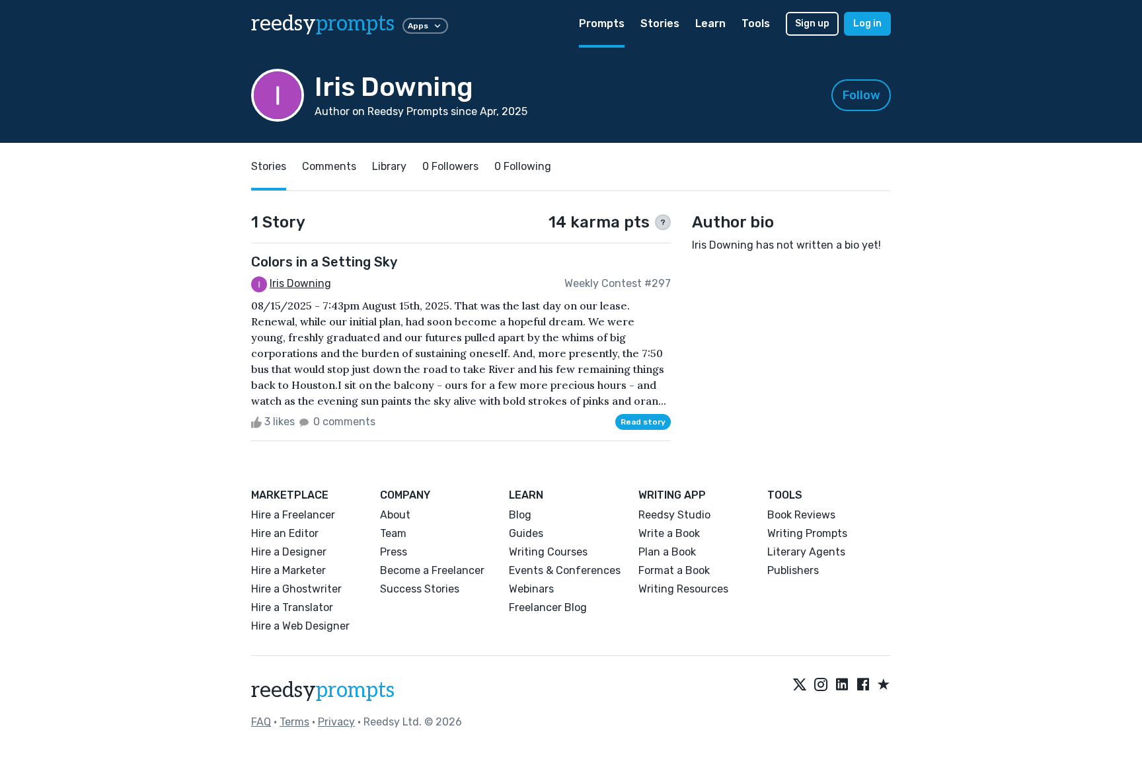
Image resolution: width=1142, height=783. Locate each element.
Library (389, 166)
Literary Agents (806, 552)
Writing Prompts (807, 533)
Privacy (336, 722)
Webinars (531, 589)
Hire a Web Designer (300, 626)
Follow (861, 95)
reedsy (323, 23)
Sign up (812, 23)
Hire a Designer (288, 552)
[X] (800, 685)
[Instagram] (821, 685)
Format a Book (674, 570)
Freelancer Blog (548, 607)
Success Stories (419, 589)
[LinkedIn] (842, 685)
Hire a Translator (292, 607)
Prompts (602, 23)
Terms (294, 722)
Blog (520, 515)
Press (393, 552)
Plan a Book (667, 552)
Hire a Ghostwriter (296, 589)
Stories (659, 23)
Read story (643, 422)
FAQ (261, 722)
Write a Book (669, 533)
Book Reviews (801, 515)
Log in (867, 23)
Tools (756, 23)
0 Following (522, 166)
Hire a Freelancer (293, 515)
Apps (418, 25)
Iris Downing (300, 283)
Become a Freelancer (432, 570)
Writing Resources (683, 589)
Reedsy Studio (674, 515)
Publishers (793, 570)
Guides (526, 533)
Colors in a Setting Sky (324, 262)
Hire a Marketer (288, 570)
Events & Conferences (565, 570)
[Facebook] (863, 685)
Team (393, 533)
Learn (710, 23)
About (395, 515)
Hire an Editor (285, 533)
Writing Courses (548, 552)
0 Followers (450, 166)
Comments (329, 166)
